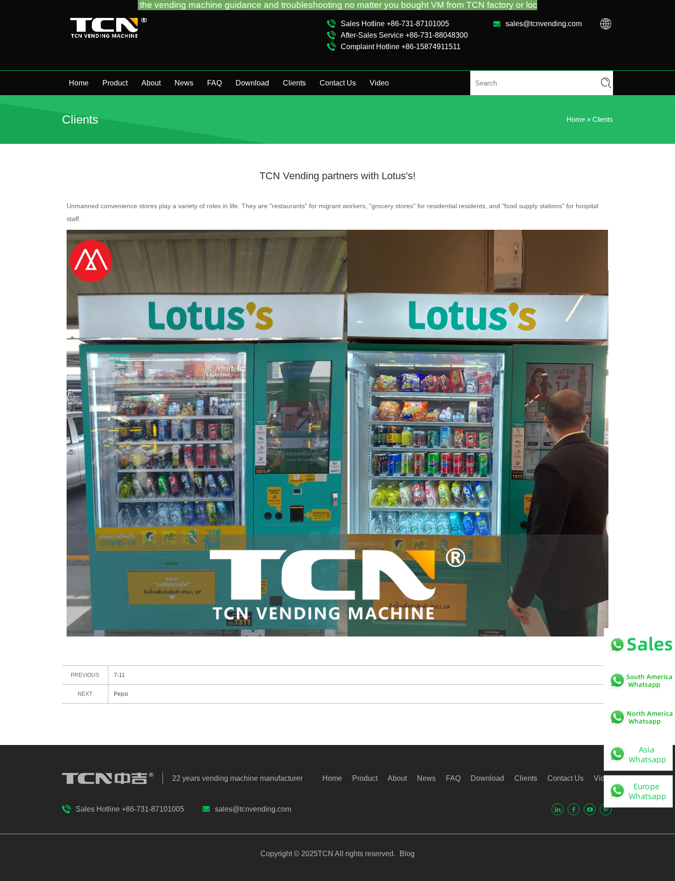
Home (79, 83)
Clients (294, 83)
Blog (406, 854)
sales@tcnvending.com (544, 24)
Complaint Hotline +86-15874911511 (401, 47)
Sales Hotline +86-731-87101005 (395, 24)
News (183, 83)
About (151, 83)
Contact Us (338, 83)
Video (379, 83)
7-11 (119, 675)
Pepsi (121, 694)
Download (252, 83)
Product (115, 83)
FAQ (214, 83)
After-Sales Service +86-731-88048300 (404, 35)
